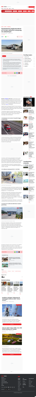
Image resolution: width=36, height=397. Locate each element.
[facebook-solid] (17, 73)
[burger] (34, 8)
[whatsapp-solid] (15, 73)
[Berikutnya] (22, 331)
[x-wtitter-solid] (19, 73)
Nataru (7, 104)
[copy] (21, 73)
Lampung (6, 98)
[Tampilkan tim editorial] (22, 276)
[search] (27, 6)
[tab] (4, 56)
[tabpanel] (12, 64)
